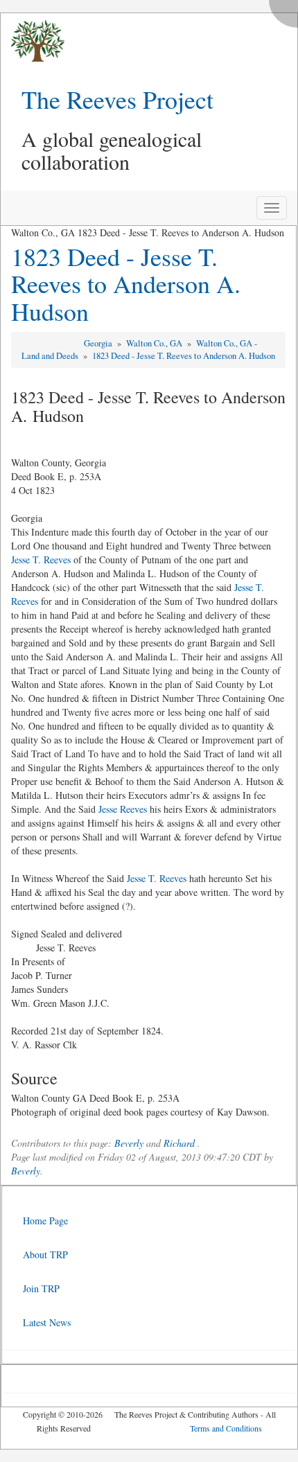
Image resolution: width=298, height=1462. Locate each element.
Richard (179, 1143)
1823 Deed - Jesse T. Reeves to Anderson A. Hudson (125, 284)
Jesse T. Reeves (41, 559)
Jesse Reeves (122, 809)
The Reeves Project (117, 99)
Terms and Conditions (226, 1428)
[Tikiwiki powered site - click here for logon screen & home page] (32, 41)
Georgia (99, 343)
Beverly (128, 1143)
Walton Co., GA (155, 343)
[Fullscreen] (287, 10)
